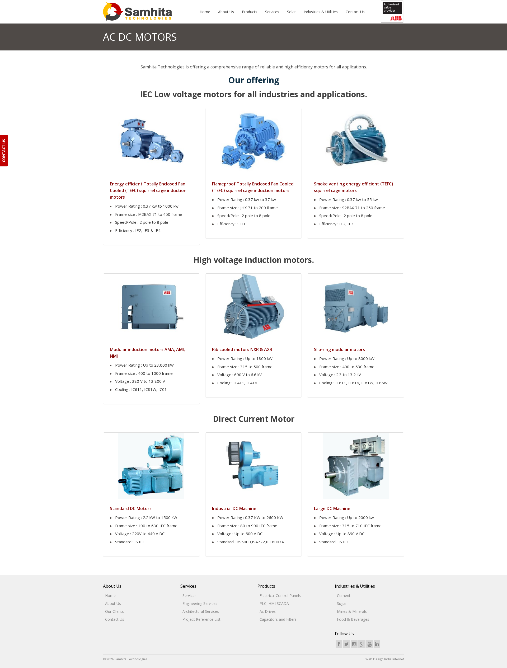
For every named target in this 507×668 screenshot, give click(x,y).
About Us (226, 11)
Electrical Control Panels (280, 595)
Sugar (342, 603)
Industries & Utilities (321, 11)
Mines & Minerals (352, 611)
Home (205, 11)
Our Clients (114, 611)
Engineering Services (199, 603)
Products (249, 11)
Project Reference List (201, 619)
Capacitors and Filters (278, 619)
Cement (343, 595)
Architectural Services (200, 611)
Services (272, 11)
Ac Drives (268, 611)
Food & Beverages (353, 619)
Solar (291, 11)
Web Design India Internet (384, 659)
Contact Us (355, 11)
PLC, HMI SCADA (274, 603)
